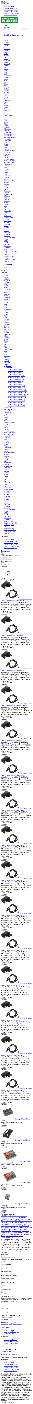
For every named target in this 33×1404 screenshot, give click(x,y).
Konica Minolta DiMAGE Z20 (17, 397)
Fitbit (5, 439)
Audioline (7, 473)
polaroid (6, 326)
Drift (5, 307)
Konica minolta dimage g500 (16, 376)
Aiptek (6, 312)
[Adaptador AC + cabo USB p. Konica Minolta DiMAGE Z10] (10, 808)
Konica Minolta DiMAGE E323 (17, 391)
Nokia (6, 511)
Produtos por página (6, 580)
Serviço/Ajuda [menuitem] (10, 9)
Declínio (3, 1402)
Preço (2, 562)
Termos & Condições (10, 15)
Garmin (6, 441)
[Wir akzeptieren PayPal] (5, 552)
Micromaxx (7, 362)
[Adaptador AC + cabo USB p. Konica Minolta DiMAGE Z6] (10, 948)
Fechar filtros (4, 557)
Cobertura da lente (9, 452)
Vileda (6, 446)
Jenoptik (6, 347)
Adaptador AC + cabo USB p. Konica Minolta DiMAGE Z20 (16, 844)
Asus (5, 478)
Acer (5, 351)
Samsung (7, 294)
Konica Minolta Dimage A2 (16, 374)
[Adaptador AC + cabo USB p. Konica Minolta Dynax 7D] (10, 1018)
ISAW (6, 284)
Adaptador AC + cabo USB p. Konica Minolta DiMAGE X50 (16, 739)
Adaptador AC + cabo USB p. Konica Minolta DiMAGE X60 (16, 774)
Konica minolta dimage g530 (16, 377)
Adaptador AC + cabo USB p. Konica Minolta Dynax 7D (16, 1019)
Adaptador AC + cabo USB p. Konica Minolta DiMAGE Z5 (16, 914)
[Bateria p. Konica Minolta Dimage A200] (8, 1140)
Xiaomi (6, 491)
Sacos (6, 451)
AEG (6, 457)
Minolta (6, 344)
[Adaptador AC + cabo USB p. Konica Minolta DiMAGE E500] (10, 669)
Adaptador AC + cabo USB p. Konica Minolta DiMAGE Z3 (16, 879)
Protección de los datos (11, 11)
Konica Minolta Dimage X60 (16, 387)
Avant (6, 352)
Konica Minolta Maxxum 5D (16, 404)
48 (8, 564)
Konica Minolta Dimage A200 (17, 389)
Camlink (9, 571)
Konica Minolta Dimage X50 (16, 386)
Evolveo (6, 277)
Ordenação (4, 555)
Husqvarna (7, 493)
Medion (6, 364)
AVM (6, 459)
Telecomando (8, 447)
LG (5, 479)
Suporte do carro (9, 528)
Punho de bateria (9, 489)
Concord (6, 327)
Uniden (6, 499)
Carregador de (12, 1217)
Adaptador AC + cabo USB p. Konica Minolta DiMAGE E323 (16, 634)
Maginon (7, 334)
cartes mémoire (8, 436)
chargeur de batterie (10, 530)
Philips (6, 417)
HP (5, 346)
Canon (6, 292)
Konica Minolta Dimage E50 (16, 384)
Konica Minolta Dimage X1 (16, 369)
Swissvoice (7, 462)
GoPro (6, 287)
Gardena (6, 494)
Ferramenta (7, 518)
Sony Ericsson (8, 521)
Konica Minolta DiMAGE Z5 (16, 401)
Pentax (6, 311)
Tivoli (6, 484)
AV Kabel (7, 424)
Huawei (6, 442)
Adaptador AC (27, 1221)
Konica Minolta (8, 367)
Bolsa (6, 429)
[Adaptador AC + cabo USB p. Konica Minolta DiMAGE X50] (10, 738)
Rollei (6, 301)
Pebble (6, 444)
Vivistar (6, 421)
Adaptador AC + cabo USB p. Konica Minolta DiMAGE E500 (16, 669)
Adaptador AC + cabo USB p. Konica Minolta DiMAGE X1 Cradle (16, 704)
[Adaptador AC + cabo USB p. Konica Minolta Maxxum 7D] (10, 1088)
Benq (6, 342)
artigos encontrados (6, 559)
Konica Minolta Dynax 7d (15, 372)
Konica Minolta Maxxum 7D (16, 406)
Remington (7, 504)
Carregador (7, 411)
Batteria (6, 449)
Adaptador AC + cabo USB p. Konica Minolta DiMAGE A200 (16, 599)
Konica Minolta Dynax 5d (15, 371)
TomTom (7, 519)
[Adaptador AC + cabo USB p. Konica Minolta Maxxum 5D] (10, 1053)
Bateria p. (27, 1219)
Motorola (7, 467)
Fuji (5, 306)
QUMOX (7, 280)
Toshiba (6, 324)
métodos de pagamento (11, 10)
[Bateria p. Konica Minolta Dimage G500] (8, 1204)
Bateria (6, 285)
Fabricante (4, 566)
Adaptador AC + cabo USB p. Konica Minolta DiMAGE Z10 (16, 809)
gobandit (6, 361)
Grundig (6, 474)
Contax (6, 319)
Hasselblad (7, 309)
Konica (6, 332)
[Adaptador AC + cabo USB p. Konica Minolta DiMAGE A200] (10, 599)
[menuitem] (18, 6)
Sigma (6, 341)
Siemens (6, 456)
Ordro (6, 314)
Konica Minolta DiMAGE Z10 (17, 396)
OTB (8, 573)
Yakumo (6, 359)
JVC (5, 290)
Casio (6, 295)
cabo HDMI (7, 483)
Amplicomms (8, 466)
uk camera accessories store (8, 1322)
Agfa (5, 414)
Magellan (7, 533)
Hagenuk (7, 496)
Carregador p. (12, 1219)
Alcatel (6, 503)
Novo (6, 275)
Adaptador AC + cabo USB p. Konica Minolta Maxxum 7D (16, 1089)
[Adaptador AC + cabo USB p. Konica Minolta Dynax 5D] (10, 983)
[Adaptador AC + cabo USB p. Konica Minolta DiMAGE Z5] (10, 913)
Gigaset (6, 454)
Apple (6, 514)
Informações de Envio (10, 8)
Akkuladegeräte (9, 525)
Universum (7, 488)
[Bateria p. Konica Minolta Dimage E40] (10, 1161)
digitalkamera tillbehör (7, 1351)
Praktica (6, 322)
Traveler (6, 337)
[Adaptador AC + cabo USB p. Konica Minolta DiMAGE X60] (10, 773)
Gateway (7, 356)
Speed (6, 316)
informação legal (9, 6)
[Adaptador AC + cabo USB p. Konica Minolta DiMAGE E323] (10, 634)
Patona (9, 575)
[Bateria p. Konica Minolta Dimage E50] (10, 1182)
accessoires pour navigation (9, 1354)
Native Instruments (9, 509)
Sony (5, 304)
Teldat (6, 476)
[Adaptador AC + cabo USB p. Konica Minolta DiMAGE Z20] (10, 843)
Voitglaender (8, 349)
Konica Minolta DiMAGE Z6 (16, 402)
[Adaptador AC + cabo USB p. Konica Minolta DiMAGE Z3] (10, 878)
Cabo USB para (5, 1216)
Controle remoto (9, 431)
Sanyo (6, 339)
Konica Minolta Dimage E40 (16, 382)
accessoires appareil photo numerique (11, 1324)
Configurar (9, 1402)
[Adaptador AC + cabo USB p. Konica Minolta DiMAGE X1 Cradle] (10, 704)
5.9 (3, 564)
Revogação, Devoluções (11, 13)
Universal (7, 506)
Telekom (6, 464)
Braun (6, 498)
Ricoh (6, 317)
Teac (5, 486)
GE (5, 501)
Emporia (6, 471)
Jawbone (7, 437)
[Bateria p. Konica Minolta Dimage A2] (8, 1119)
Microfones (7, 516)
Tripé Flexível (19, 1221)
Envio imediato (5, 561)
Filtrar (2, 554)
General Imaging (9, 434)
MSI (5, 481)
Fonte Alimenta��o (10, 523)
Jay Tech (7, 329)
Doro (5, 469)
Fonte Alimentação (9, 422)
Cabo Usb (7, 426)
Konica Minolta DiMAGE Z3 (16, 399)
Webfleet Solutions (9, 531)
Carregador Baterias (10, 409)
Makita (6, 513)
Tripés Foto (7, 412)
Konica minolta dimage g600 (16, 379)
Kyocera (6, 321)
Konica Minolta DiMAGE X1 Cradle (19, 394)
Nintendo (7, 508)
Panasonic (7, 297)
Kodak (6, 331)
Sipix (5, 419)
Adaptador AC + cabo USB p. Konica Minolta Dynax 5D (16, 984)
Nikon (6, 302)
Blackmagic (7, 407)
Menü (6, 25)
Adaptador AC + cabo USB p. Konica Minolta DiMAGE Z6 (16, 949)
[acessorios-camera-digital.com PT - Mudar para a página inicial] (9, 22)
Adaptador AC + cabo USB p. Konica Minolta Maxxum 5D (16, 1054)
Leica (6, 299)
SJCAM (6, 279)
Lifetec (6, 357)
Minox (6, 336)
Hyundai (6, 416)
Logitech (7, 526)
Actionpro (7, 282)
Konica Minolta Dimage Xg (16, 381)
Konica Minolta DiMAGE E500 (17, 392)
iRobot (6, 427)
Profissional (14, 1216)
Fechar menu (8, 267)
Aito (5, 354)
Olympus (7, 289)
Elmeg (6, 461)
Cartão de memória (9, 432)
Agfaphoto (7, 366)
